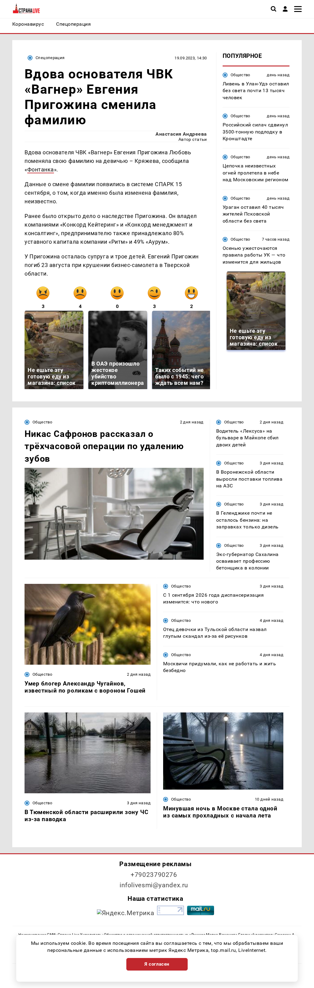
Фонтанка (40, 169)
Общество (240, 75)
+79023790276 (154, 874)
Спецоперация (50, 57)
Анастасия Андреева (181, 134)
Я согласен (157, 964)
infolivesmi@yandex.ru (154, 885)
